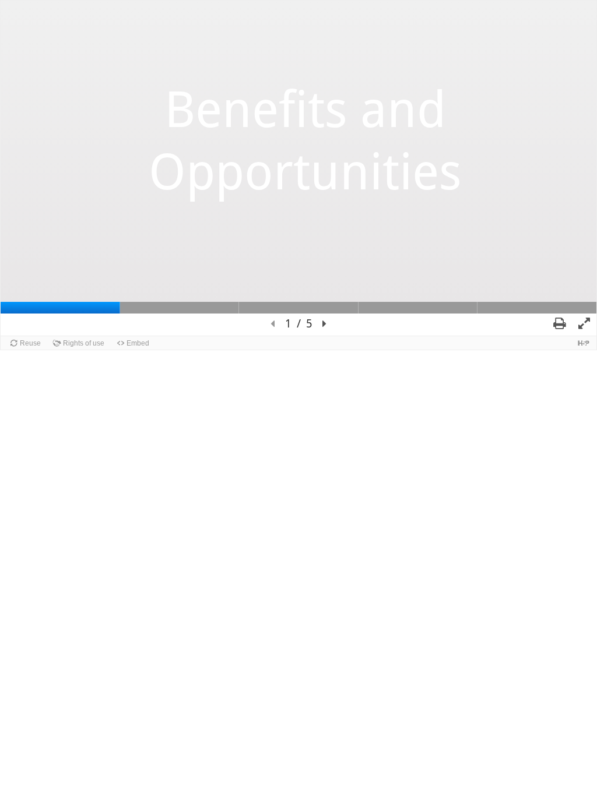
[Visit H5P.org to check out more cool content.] (584, 343)
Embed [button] (138, 343)
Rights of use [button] (83, 343)
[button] (272, 324)
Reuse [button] (30, 343)
